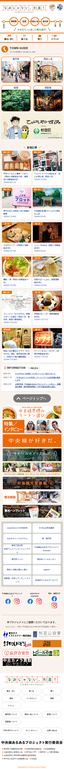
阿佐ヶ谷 (48, 59)
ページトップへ (34, 398)
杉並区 (34, 759)
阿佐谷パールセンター (46, 559)
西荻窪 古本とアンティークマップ (17, 580)
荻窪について (52, 714)
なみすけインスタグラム (17, 538)
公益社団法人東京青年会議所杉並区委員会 (20, 755)
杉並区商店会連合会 (33, 749)
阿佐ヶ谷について (31, 714)
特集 (52, 698)
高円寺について (11, 714)
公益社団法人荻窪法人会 (13, 752)
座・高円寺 (46, 538)
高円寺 (16, 59)
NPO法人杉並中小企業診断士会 (16, 759)
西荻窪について (11, 722)
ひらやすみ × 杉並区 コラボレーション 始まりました (35, 374)
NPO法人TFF (31, 752)
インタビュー (31, 698)
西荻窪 (48, 87)
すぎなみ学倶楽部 (46, 528)
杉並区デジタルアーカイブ (46, 580)
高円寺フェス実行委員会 (49, 752)
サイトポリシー (32, 730)
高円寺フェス (17, 559)
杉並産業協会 (50, 749)
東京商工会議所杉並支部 (13, 749)
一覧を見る (34, 368)
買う (52, 691)
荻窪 (16, 87)
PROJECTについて (11, 730)
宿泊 (11, 698)
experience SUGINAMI (17, 528)
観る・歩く (11, 691)
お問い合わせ (52, 730)
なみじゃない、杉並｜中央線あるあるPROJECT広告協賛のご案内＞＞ (32, 627)
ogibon (46, 570)
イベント (11, 706)
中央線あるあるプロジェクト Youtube (46, 549)
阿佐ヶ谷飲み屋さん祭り (17, 570)
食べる (31, 691)
